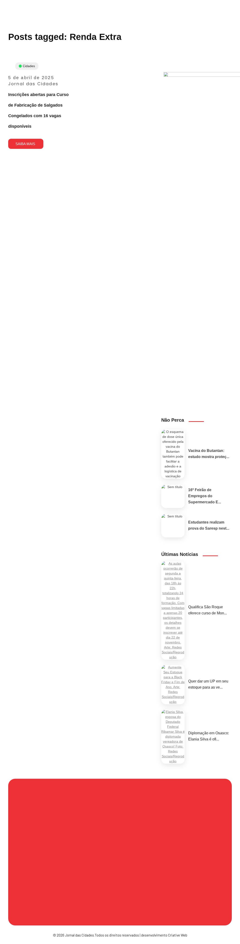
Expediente (135, 844)
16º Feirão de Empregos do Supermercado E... (204, 496)
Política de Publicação (44, 906)
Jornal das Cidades (33, 84)
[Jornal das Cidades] (5, 3)
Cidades (29, 66)
